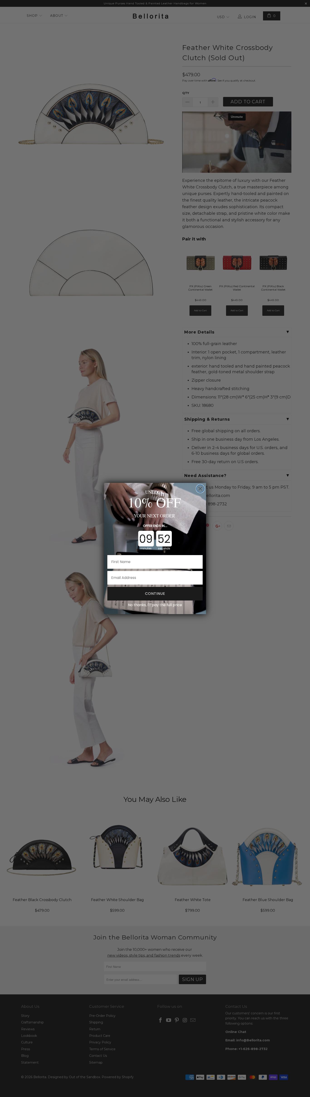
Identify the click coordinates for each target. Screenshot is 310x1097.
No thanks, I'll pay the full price (155, 605)
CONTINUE (155, 593)
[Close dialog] (200, 489)
